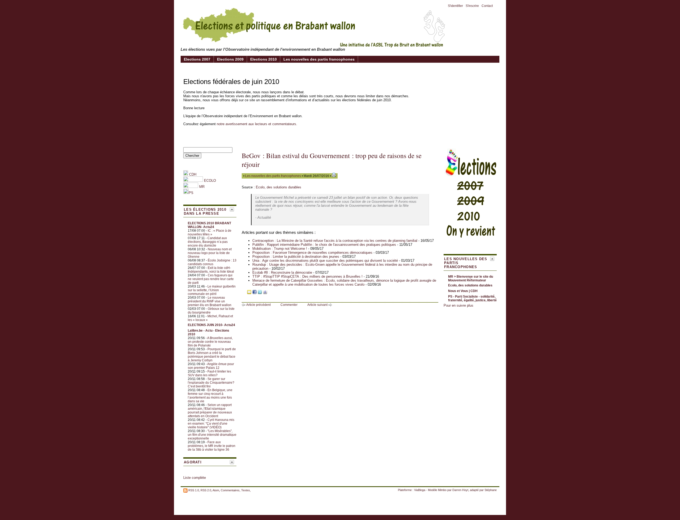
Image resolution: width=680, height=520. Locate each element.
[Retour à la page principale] (313, 43)
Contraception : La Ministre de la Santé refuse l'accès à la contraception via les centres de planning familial (334, 241)
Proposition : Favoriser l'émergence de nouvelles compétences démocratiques (312, 253)
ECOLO (209, 181)
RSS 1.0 (193, 490)
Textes (245, 490)
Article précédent (258, 305)
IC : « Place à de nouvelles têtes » (209, 232)
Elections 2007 (197, 59)
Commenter (289, 305)
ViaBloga (419, 490)
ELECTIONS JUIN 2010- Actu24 (211, 325)
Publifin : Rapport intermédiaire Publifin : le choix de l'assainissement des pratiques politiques (324, 245)
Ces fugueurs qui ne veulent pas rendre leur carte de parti (211, 279)
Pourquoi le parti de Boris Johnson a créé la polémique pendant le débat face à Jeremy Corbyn (212, 354)
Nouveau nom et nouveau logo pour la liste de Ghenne (210, 253)
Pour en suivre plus (458, 305)
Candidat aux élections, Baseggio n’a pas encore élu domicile (208, 241)
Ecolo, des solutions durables (278, 187)
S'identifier (455, 6)
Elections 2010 (263, 59)
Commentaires (230, 490)
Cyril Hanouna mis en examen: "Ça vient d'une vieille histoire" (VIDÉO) (211, 423)
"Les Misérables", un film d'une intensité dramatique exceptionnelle (212, 434)
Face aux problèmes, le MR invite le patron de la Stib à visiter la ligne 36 (211, 445)
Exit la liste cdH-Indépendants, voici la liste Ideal (211, 269)
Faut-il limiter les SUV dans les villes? (209, 373)
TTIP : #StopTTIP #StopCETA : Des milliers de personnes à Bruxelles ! (307, 276)
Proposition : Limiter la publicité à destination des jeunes (295, 257)
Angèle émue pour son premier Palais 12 (211, 366)
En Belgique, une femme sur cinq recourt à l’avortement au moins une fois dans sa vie (210, 395)
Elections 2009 (230, 59)
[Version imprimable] (334, 176)
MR (202, 187)
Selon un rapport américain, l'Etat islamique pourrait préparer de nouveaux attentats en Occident (210, 410)
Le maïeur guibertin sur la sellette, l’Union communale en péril (212, 290)
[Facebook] (254, 293)
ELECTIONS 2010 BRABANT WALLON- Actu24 (209, 225)
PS (191, 193)
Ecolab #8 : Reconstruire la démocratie (282, 272)
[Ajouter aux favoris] (244, 293)
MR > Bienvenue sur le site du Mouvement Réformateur (470, 278)
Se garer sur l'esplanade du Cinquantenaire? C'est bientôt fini (211, 382)
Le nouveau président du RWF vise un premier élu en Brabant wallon (209, 301)
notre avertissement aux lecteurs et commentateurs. (257, 124)
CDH (192, 174)
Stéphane (490, 490)
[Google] (265, 293)
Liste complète (194, 478)
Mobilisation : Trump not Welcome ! (279, 249)
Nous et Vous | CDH (463, 291)
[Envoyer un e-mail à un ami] (249, 293)
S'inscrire (472, 6)
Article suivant (317, 305)
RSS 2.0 (206, 490)
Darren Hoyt (460, 490)
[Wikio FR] (270, 293)
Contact (487, 6)
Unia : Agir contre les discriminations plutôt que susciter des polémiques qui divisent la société (325, 261)
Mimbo (442, 490)
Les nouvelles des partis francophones (319, 59)
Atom (215, 490)
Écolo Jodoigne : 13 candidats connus (212, 262)
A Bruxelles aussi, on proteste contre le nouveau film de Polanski (210, 341)
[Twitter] (260, 293)
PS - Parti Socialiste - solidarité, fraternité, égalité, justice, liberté (472, 298)
